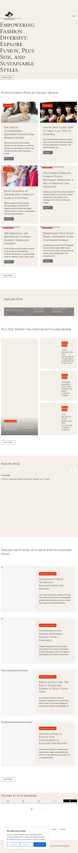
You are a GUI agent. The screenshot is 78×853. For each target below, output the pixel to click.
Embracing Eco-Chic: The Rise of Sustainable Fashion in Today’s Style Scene (54, 687)
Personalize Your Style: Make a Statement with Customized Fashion (58, 236)
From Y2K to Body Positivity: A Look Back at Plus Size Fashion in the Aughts (19, 427)
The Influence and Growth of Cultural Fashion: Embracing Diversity (17, 238)
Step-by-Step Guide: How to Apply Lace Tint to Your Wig (58, 131)
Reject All (27, 844)
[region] (26, 838)
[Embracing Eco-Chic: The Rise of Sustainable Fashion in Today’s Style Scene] (14, 670)
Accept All (40, 844)
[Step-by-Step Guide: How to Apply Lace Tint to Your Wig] (58, 112)
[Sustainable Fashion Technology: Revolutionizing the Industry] (20, 576)
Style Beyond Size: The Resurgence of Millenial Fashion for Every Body (68, 356)
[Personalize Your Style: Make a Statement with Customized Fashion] (50, 227)
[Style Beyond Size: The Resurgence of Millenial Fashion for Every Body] (49, 353)
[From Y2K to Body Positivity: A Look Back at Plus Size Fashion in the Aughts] (19, 386)
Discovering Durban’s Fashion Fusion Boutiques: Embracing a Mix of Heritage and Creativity (58, 179)
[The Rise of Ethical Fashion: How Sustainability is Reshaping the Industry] (16, 722)
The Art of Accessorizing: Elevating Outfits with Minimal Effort (19, 132)
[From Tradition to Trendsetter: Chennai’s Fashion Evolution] (19, 176)
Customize (13, 844)
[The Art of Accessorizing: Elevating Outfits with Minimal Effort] (19, 112)
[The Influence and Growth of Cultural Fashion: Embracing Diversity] (10, 227)
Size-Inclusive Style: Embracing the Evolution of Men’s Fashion (67, 422)
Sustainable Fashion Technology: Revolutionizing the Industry (51, 583)
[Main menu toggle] (74, 16)
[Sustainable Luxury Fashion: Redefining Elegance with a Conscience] (20, 627)
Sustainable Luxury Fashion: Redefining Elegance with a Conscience (50, 635)
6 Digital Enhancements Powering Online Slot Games (25, 479)
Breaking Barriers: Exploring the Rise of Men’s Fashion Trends (67, 389)
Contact (63, 829)
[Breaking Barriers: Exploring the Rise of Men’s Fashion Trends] (49, 386)
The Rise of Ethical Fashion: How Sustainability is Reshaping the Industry (53, 738)
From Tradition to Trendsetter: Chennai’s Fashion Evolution (19, 194)
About (54, 829)
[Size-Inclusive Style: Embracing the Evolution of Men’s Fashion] (49, 419)
